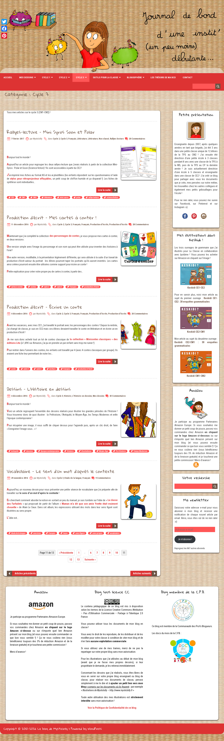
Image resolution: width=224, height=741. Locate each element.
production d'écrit (91, 287)
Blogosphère (134, 77)
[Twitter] (4, 21)
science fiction (112, 197)
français (73, 287)
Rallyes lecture (117, 139)
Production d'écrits (99, 224)
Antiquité (14, 451)
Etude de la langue (73, 478)
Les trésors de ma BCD (163, 77)
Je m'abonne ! (185, 539)
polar (78, 197)
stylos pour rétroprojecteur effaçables (30, 178)
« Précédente (66, 552)
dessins (29, 451)
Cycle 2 (63, 77)
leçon (65, 533)
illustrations (86, 451)
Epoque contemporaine (50, 451)
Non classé (104, 139)
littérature (48, 197)
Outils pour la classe (105, 77)
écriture (52, 369)
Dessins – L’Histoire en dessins (39, 389)
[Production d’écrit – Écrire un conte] (139, 321)
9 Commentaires (103, 478)
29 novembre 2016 (19, 478)
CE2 (12, 197)
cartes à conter (17, 287)
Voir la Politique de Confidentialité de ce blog (112, 707)
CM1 (23, 197)
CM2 (34, 197)
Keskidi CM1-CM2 (196, 375)
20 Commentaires (137, 139)
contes (33, 287)
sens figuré (80, 533)
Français (72, 139)
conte (13, 369)
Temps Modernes (140, 451)
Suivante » (90, 559)
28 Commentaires (141, 224)
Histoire (67, 396)
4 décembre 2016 (19, 313)
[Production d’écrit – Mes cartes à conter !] (139, 232)
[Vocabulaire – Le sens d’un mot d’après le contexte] (139, 485)
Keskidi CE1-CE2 (196, 287)
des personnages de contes (65, 235)
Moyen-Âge (103, 451)
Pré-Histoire (121, 451)
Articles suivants (142, 573)
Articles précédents (25, 573)
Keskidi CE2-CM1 (196, 331)
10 (116, 552)
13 (78, 559)
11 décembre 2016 (19, 224)
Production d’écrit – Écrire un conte (44, 307)
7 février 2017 (17, 139)
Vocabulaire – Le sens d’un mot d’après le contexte (60, 471)
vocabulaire (114, 533)
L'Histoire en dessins (82, 396)
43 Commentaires (118, 396)
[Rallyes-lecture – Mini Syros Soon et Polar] (139, 146)
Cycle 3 (80, 77)
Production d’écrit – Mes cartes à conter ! (51, 217)
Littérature (82, 139)
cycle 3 (59, 287)
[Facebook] (4, 28)
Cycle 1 (46, 77)
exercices (37, 533)
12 (70, 559)
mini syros (64, 197)
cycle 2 (46, 287)
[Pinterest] (4, 35)
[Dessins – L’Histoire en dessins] (139, 403)
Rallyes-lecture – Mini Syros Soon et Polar (51, 132)
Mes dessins (26, 77)
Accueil (8, 77)
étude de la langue (18, 533)
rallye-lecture (93, 197)
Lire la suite (104, 190)
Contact (187, 77)
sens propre (97, 533)
